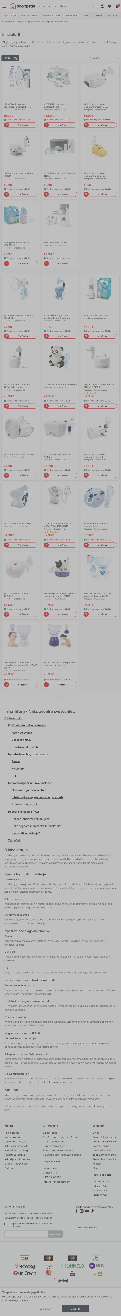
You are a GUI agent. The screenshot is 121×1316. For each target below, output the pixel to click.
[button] (60, 662)
